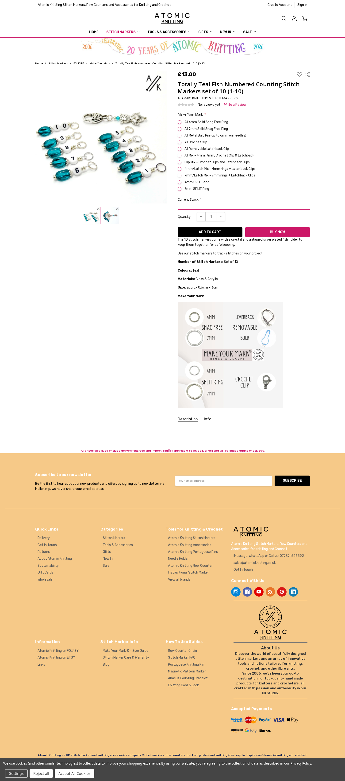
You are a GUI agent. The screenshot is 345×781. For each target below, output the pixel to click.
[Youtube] (259, 592)
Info (207, 419)
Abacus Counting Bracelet (188, 678)
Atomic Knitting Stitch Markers (191, 538)
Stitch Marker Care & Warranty (126, 658)
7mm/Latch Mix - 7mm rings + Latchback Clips (219, 175)
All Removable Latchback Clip (206, 149)
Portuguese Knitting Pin (186, 665)
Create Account (280, 5)
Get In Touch (47, 545)
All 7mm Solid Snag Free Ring (206, 129)
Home (93, 32)
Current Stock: (190, 199)
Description (188, 419)
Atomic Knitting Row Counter (190, 566)
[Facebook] (247, 592)
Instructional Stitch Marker (188, 572)
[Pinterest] (282, 592)
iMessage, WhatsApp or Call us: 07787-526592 (269, 556)
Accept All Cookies (74, 773)
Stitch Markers (121, 32)
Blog (106, 665)
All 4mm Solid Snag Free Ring (206, 122)
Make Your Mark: (192, 114)
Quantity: (184, 216)
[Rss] (270, 592)
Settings (16, 773)
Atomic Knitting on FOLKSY (58, 651)
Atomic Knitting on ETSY (56, 658)
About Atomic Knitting (55, 559)
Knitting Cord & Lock (183, 685)
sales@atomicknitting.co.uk (255, 563)
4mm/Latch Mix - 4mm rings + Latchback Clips (220, 169)
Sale (248, 32)
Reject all (41, 773)
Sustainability (48, 566)
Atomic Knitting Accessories (189, 545)
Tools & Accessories (167, 32)
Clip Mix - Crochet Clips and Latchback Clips (217, 162)
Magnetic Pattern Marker (187, 671)
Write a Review (235, 105)
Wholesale (45, 580)
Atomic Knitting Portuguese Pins (193, 552)
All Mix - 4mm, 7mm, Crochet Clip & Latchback (219, 155)
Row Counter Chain (182, 651)
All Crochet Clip (195, 142)
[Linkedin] (293, 592)
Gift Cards (45, 572)
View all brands (179, 580)
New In (226, 32)
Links (41, 665)
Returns (44, 552)
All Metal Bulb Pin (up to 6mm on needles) (215, 135)
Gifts (203, 32)
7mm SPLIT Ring (196, 189)
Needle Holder (178, 559)
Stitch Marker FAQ (181, 658)
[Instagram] (236, 592)
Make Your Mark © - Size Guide (125, 651)
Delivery (44, 538)
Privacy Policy (301, 763)
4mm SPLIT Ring (196, 182)
